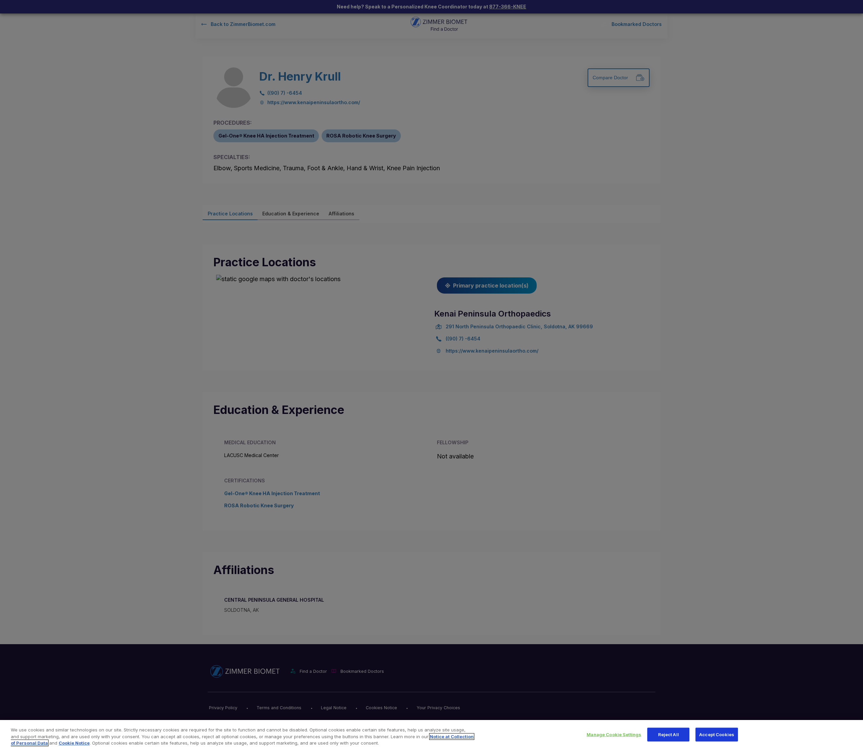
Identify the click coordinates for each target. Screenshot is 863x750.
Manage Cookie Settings (614, 734)
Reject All (668, 734)
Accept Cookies (716, 734)
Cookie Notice (74, 743)
